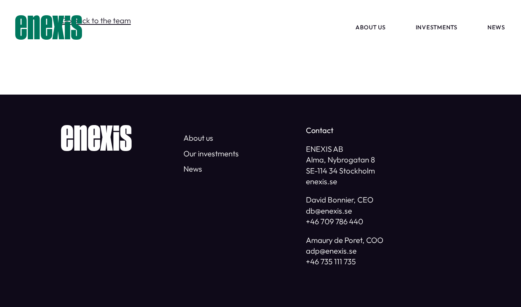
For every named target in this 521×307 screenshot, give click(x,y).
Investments (436, 27)
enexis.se (321, 181)
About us (370, 27)
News (496, 27)
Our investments (211, 153)
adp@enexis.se (331, 251)
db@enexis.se (329, 210)
